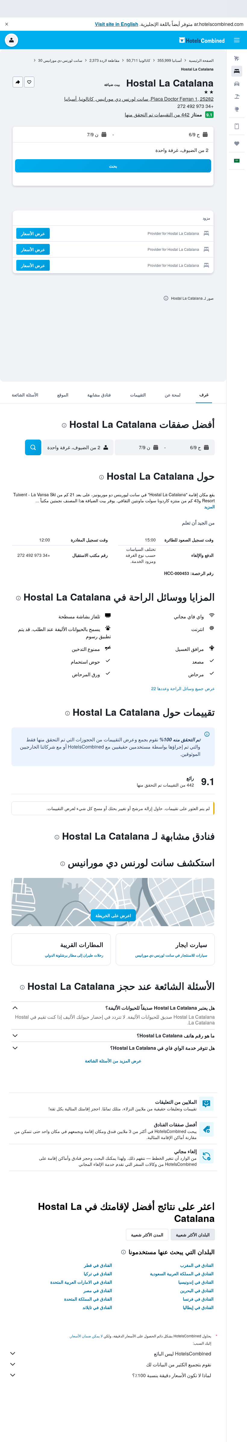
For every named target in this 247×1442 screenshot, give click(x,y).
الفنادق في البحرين (197, 1290)
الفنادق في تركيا (98, 1273)
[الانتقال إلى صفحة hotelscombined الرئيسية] (201, 40)
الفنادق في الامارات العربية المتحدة (81, 1282)
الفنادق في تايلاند (97, 1307)
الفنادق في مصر (97, 1290)
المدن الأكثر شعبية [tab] (147, 1235)
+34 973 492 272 (195, 106)
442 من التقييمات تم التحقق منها (157, 114)
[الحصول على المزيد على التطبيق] (237, 126)
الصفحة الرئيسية (201, 60)
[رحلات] (237, 143)
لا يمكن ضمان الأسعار (86, 1335)
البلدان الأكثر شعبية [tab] (193, 1235)
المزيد (209, 506)
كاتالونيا (144, 60)
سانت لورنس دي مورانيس (62, 60)
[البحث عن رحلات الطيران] (237, 58)
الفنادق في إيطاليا (198, 1307)
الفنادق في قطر (98, 1265)
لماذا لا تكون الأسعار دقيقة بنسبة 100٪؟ (171, 1375)
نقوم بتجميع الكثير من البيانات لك (178, 1364)
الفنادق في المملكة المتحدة (88, 1299)
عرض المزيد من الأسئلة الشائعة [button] (113, 1061)
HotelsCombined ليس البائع (182, 1353)
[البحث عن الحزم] (237, 96)
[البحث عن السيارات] (237, 84)
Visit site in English (116, 24)
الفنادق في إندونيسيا (196, 1282)
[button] (6, 24)
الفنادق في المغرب (197, 1265)
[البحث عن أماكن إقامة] (237, 71)
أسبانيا (177, 60)
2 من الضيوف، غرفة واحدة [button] (181, 150)
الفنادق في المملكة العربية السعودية (182, 1273)
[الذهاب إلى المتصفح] (237, 109)
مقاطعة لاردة (109, 60)
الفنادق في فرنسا (198, 1299)
